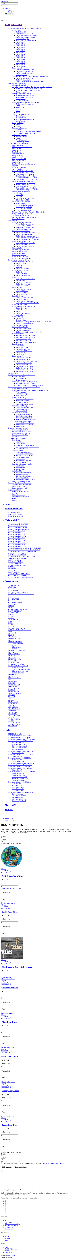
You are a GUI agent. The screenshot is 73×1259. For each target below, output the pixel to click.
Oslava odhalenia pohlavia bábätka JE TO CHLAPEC (24, 548)
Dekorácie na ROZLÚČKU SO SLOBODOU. (22, 556)
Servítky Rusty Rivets (10, 1091)
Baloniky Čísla (20, 318)
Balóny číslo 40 (20, 63)
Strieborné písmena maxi (19, 780)
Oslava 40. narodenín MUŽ (16, 538)
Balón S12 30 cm (17, 296)
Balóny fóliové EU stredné (24, 234)
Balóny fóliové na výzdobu (20, 256)
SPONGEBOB (13, 702)
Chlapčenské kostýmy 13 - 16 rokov (27, 190)
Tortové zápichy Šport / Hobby (25, 479)
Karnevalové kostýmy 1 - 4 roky (25, 183)
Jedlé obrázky (16, 440)
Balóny (14, 645)
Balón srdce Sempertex (23, 349)
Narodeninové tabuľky (23, 409)
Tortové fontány (21, 116)
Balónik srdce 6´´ (21, 346)
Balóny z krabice (13, 373)
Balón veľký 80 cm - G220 (24, 363)
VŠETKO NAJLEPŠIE (15, 724)
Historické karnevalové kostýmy (22, 147)
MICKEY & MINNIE (15, 642)
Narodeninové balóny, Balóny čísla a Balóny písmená (24, 28)
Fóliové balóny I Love (19, 255)
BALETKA (12, 589)
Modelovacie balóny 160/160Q (25, 335)
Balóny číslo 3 (20, 45)
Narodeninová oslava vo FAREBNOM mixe (21, 792)
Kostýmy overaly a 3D (19, 159)
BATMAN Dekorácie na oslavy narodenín (21, 594)
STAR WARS (12, 703)
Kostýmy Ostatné (17, 157)
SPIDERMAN (12, 700)
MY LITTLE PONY (14, 659)
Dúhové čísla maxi (17, 797)
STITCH (11, 705)
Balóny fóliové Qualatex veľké (25, 246)
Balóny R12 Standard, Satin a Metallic (27, 303)
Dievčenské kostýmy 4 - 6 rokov (26, 174)
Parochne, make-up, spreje (20, 128)
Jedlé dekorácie (20, 459)
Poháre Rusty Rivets (10, 1056)
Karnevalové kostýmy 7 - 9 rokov (26, 186)
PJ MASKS (11, 679)
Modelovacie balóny (18, 334)
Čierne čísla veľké (17, 770)
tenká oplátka (5, 888)
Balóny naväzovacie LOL (20, 327)
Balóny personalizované (19, 388)
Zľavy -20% (8, 1222)
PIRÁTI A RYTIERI (14, 678)
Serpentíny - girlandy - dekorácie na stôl (28, 90)
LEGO (10, 631)
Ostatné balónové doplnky (20, 435)
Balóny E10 (19, 272)
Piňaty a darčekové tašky (19, 85)
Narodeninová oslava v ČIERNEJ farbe (20, 768)
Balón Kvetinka (20, 280)
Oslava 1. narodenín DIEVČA (17, 526)
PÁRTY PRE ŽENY (14, 560)
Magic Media (11, 1255)
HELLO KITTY (13, 616)
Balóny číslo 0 (20, 57)
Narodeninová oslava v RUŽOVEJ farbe (20, 741)
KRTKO (11, 623)
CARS (10, 601)
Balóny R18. (20, 311)
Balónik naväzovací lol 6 (23, 328)
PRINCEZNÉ (12, 686)
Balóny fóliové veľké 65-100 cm (22, 241)
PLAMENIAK (12, 681)
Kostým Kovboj (17, 152)
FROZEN (11, 606)
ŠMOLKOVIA (13, 707)
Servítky (18, 109)
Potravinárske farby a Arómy (24, 454)
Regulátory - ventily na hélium (21, 433)
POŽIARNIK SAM (14, 685)
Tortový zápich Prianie (23, 474)
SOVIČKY (11, 697)
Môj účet (7, 1247)
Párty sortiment (16, 647)
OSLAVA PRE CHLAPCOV (17, 555)
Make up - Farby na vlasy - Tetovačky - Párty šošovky (28, 212)
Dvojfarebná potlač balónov (24, 416)
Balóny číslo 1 (20, 42)
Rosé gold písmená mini (19, 746)
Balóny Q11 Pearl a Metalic (24, 282)
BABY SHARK (13, 590)
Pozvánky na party (21, 140)
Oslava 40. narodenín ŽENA (17, 539)
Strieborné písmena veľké (20, 778)
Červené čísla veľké (18, 753)
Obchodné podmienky (11, 1225)
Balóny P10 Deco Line (23, 275)
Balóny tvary (20, 354)
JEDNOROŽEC (13, 619)
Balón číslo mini (21, 32)
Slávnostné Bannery (22, 402)
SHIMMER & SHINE (15, 693)
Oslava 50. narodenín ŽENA (17, 543)
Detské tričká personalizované (25, 423)
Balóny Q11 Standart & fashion (25, 279)
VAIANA (11, 717)
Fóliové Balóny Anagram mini (25, 224)
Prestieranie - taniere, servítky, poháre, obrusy (25, 102)
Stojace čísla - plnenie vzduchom (26, 40)
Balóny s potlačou (17, 316)
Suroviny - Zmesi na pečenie (24, 455)
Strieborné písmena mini (19, 777)
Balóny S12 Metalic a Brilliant (25, 301)
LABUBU (11, 626)
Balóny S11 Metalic (22, 292)
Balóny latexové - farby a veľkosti (18, 260)
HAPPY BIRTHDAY (15, 611)
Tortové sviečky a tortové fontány (22, 464)
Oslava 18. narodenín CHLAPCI (18, 527)
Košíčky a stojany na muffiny (21, 481)
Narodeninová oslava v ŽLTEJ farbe (19, 737)
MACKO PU (12, 637)
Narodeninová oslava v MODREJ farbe (20, 758)
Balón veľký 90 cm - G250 (24, 364)
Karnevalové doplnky (18, 219)
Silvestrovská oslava (14, 568)
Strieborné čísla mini (18, 773)
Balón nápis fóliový (22, 75)
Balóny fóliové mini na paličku (21, 222)
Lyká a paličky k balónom (20, 430)
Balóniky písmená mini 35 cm (25, 69)
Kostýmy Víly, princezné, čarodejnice (23, 164)
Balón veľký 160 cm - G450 (24, 371)
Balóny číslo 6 (20, 51)
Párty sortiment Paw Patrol (20, 671)
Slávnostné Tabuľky (22, 411)
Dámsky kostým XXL (22, 200)
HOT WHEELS (13, 614)
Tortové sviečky (21, 117)
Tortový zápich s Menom (23, 472)
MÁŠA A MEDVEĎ (14, 638)
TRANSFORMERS (14, 715)
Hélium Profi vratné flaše (15, 516)
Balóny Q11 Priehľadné (23, 284)
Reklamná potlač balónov (19, 412)
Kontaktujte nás (9, 1227)
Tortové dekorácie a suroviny (17, 438)
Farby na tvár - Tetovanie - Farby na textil (28, 131)
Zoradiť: (3, 836)
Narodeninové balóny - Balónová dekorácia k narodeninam (30, 76)
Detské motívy (20, 443)
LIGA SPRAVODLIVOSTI (16, 628)
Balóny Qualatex (17, 277)
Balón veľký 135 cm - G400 (24, 370)
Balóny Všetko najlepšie (23, 80)
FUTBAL (11, 607)
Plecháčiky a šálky (21, 394)
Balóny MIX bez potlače (19, 304)
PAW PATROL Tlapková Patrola (18, 666)
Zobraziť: (3, 839)
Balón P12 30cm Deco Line (24, 298)
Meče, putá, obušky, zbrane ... (21, 215)
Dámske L (19, 196)
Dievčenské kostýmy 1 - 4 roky (25, 172)
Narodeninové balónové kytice (21, 484)
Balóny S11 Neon (21, 294)
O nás (6, 1220)
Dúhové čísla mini (17, 794)
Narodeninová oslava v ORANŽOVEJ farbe (21, 739)
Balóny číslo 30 (20, 61)
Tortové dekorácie (17, 643)
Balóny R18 (19, 315)
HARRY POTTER (14, 613)
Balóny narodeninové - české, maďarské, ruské (30, 81)
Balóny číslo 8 (20, 54)
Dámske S (19, 193)
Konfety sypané (20, 99)
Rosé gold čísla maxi (18, 744)
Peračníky (15, 493)
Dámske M (19, 195)
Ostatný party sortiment (23, 142)
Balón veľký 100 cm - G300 (24, 366)
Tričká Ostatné (20, 426)
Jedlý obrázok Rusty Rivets (12, 876)
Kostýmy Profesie (17, 162)
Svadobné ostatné (21, 380)
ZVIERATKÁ (12, 726)
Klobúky (18, 126)
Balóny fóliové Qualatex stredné (25, 236)
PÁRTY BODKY (13, 572)
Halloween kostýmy (18, 145)
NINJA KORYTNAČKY (16, 664)
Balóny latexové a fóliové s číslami (26, 35)
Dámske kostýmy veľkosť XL (25, 198)
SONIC (10, 698)
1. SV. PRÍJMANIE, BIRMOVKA (19, 574)
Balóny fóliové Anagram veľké (25, 243)
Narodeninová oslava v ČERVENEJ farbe (21, 751)
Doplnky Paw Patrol (18, 673)
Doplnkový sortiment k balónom (18, 428)
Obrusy (18, 105)
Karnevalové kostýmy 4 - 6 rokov (26, 184)
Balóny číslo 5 (20, 49)
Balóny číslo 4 (20, 47)
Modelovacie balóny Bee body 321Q (27, 342)
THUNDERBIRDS (14, 709)
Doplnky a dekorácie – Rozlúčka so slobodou (29, 385)
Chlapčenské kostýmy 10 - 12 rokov (27, 188)
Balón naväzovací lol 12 (23, 330)
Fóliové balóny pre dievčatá (20, 250)
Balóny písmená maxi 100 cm (25, 73)
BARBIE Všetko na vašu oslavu (18, 592)
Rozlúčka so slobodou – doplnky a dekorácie (25, 382)
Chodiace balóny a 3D (19, 248)
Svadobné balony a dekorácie (17, 558)
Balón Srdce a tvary (18, 344)
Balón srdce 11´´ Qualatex (24, 351)
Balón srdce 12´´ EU (22, 347)
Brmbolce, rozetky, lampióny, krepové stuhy (29, 88)
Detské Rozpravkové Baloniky (25, 323)
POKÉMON (12, 683)
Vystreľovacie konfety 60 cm (24, 97)
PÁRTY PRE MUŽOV (15, 562)
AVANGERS (12, 587)
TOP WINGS (12, 712)
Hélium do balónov (14, 512)
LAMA (10, 625)
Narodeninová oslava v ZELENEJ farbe (20, 754)
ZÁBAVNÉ (12, 570)
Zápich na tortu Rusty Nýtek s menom (17, 967)
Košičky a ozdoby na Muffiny (25, 119)
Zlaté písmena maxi (18, 790)
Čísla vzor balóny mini (19, 796)
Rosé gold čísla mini (18, 742)
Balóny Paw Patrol (17, 667)
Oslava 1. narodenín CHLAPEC (18, 524)
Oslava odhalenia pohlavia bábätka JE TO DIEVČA (24, 550)
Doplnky (14, 649)
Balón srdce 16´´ (21, 352)
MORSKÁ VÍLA (13, 655)
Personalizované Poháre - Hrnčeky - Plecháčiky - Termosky (30, 390)
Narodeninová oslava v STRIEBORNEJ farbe (22, 772)
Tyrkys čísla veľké (17, 756)
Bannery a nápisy (21, 92)
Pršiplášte (15, 166)
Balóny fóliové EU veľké (23, 244)
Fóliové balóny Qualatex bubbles (22, 258)
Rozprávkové (20, 442)
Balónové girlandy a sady (19, 488)
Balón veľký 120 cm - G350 (24, 368)
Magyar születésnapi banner (24, 404)
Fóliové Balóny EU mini (23, 226)
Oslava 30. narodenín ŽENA (17, 536)
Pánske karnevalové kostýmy (21, 202)
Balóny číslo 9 (20, 56)
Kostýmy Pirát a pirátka (19, 160)
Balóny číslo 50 (20, 64)
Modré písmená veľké (18, 761)
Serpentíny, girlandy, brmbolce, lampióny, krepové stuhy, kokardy (32, 87)
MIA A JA (11, 640)
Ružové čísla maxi (17, 749)
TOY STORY (12, 714)
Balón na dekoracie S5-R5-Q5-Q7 (22, 262)
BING (10, 597)
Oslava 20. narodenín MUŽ (16, 531)
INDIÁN (11, 618)
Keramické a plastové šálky (20, 496)
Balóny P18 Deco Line (23, 313)
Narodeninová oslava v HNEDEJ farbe (20, 765)
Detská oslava (9, 818)
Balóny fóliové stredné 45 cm (21, 231)
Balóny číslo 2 (20, 44)
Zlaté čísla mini (16, 784)
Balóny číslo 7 (20, 52)
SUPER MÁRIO (13, 691)
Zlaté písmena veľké (18, 789)
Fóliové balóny (12, 220)
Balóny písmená (17, 68)
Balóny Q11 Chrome (22, 286)
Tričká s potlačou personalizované (22, 421)
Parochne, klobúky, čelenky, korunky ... (24, 217)
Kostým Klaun (16, 150)
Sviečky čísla (20, 466)
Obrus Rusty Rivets (9, 1022)
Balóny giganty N (17, 356)
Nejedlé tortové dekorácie (23, 460)
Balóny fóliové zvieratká (19, 253)
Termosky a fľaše (21, 395)
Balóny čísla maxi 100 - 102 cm (25, 37)
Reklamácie (8, 1252)
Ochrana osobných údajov (12, 1224)
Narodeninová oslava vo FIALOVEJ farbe (21, 763)
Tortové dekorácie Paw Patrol (21, 669)
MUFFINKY (12, 657)
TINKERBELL (13, 710)
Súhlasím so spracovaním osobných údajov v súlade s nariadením (33, 1163)
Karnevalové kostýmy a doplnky (18, 143)
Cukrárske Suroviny (18, 450)
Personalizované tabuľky (19, 406)
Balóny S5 (19, 267)
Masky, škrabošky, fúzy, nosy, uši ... (23, 214)
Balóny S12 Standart (22, 299)
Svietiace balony (21, 320)
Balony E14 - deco (21, 308)
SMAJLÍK (11, 695)
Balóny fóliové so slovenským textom (27, 238)
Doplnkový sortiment (14, 490)
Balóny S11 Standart (22, 291)
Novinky (7, 1238)
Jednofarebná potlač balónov (24, 414)
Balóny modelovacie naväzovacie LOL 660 (29, 332)
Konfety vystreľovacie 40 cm (25, 95)
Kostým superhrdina (18, 154)
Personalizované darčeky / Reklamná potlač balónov (24, 387)
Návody (7, 1236)
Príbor (18, 111)
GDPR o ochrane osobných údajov (53, 1163)
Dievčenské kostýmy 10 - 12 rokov (26, 178)
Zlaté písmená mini (18, 787)
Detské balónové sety (18, 486)
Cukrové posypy (21, 462)
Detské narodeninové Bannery (25, 399)
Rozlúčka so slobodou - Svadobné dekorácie (21, 375)
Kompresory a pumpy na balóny (22, 431)
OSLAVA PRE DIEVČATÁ (17, 553)
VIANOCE (11, 567)
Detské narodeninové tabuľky (25, 407)
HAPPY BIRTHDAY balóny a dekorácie (20, 577)
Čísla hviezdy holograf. (19, 801)
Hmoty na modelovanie (23, 452)
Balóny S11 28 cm (17, 287)
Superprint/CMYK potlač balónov (26, 419)
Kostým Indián (16, 148)
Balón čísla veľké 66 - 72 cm (24, 33)
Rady (6, 1240)
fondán (20, 888)
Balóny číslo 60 (20, 66)
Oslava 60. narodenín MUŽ (16, 544)
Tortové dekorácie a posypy (20, 457)
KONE (10, 621)
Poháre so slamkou (21, 392)
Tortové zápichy (17, 471)
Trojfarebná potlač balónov (24, 418)
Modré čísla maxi (17, 760)
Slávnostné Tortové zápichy (24, 476)
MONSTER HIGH (14, 654)
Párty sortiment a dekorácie (16, 83)
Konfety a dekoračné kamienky (21, 93)
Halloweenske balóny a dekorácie (18, 565)
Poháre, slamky (20, 107)
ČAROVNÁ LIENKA (15, 602)
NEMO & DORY (13, 662)
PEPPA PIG (12, 674)
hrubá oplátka (13, 888)
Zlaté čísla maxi (17, 785)
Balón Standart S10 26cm (20, 270)
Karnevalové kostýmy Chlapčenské (22, 181)
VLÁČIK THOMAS (14, 722)
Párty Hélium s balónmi (15, 514)
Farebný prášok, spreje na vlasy (25, 133)
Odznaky (15, 500)
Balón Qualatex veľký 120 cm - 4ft (26, 361)
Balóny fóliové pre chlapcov (20, 251)
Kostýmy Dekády (17, 155)
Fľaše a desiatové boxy (19, 495)
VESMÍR (11, 721)
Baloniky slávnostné (22, 325)
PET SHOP (11, 676)
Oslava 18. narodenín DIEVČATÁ (18, 529)
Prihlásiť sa (11, 12)
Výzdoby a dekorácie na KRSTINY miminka (22, 551)
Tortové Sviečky (21, 467)
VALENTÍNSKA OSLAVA (16, 563)
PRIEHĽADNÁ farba (15, 734)
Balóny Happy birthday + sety (25, 78)
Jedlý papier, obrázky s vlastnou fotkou (27, 447)
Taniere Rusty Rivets (10, 1125)
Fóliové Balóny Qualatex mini (25, 227)
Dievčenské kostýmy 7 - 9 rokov (26, 176)
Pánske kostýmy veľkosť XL (24, 208)
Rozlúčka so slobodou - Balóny (25, 383)
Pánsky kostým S (21, 203)
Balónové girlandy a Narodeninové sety (20, 483)
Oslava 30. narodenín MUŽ (16, 534)
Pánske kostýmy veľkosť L (24, 207)
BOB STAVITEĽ (13, 599)
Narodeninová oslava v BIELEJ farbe (19, 736)
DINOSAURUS (13, 604)
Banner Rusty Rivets (10, 988)
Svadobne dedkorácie (18, 376)
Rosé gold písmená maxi (19, 748)
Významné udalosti (22, 448)
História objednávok (11, 1249)
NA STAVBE (12, 661)
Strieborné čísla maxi (18, 775)
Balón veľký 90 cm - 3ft (23, 359)
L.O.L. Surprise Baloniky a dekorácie (19, 630)
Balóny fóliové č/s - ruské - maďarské (27, 239)
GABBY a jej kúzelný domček (17, 609)
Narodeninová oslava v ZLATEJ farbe (19, 782)
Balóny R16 (19, 310)
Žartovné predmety (21, 136)
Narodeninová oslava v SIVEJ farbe (19, 766)
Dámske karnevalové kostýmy (21, 191)
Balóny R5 (19, 265)
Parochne (19, 130)
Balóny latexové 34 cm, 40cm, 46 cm (23, 306)
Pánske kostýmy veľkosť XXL (25, 210)
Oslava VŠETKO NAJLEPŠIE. (18, 575)
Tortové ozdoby (20, 121)
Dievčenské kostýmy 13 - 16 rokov (26, 179)
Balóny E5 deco (21, 263)
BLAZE (10, 595)
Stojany (18, 112)
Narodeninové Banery (22, 400)
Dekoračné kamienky (22, 100)
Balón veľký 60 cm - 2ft (23, 358)
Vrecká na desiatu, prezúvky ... (21, 491)
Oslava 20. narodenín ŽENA (17, 532)
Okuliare (18, 138)
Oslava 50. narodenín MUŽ (16, 541)
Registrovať (11, 10)
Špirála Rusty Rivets (10, 912)
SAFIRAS (11, 690)
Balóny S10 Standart (22, 274)
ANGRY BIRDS (13, 585)
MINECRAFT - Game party (17, 650)
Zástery (14, 498)
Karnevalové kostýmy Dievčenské (22, 171)
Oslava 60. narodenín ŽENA (17, 546)
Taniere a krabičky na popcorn (25, 104)
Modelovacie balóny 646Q (24, 340)
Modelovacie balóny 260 (23, 339)
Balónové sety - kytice (22, 39)
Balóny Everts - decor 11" (24, 289)
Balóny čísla (16, 30)
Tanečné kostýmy (17, 169)
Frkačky (18, 124)
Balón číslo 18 (20, 59)
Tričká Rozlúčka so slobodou (24, 424)
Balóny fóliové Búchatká (23, 229)
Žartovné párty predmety (19, 135)
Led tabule (15, 436)
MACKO (11, 635)
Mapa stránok (9, 1229)
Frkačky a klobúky (17, 123)
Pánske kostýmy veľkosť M (24, 205)
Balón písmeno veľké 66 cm (24, 71)
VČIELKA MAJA (14, 719)
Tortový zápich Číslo (22, 478)
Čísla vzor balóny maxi (19, 799)
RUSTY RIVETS (13, 688)
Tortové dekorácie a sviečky (20, 114)
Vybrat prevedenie (6, 977)
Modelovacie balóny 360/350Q (25, 337)
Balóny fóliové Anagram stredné (25, 232)
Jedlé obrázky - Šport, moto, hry (25, 445)
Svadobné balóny (21, 378)
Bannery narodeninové (19, 397)
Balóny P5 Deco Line (22, 268)
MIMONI (11, 652)
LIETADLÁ (12, 633)
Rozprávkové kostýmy (19, 167)
